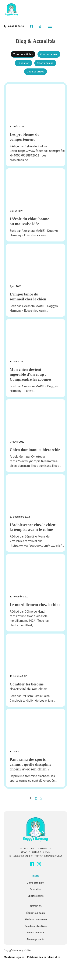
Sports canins (35, 895)
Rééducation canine (35, 919)
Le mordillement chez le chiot (35, 604)
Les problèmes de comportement (24, 137)
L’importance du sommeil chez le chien (28, 296)
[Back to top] (57, 952)
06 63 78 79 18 (16, 26)
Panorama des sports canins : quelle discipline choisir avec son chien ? (30, 764)
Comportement (35, 882)
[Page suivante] (41, 798)
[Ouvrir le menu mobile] (50, 26)
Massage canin (35, 939)
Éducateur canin (35, 913)
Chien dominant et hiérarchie (35, 449)
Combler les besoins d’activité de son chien (29, 686)
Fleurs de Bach (35, 932)
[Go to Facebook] (32, 864)
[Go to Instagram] (39, 864)
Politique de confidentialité (43, 957)
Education (35, 889)
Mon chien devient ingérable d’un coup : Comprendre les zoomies (30, 374)
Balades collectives (36, 926)
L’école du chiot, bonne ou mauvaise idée (29, 221)
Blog (35, 876)
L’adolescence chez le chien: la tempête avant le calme (33, 527)
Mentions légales (14, 957)
